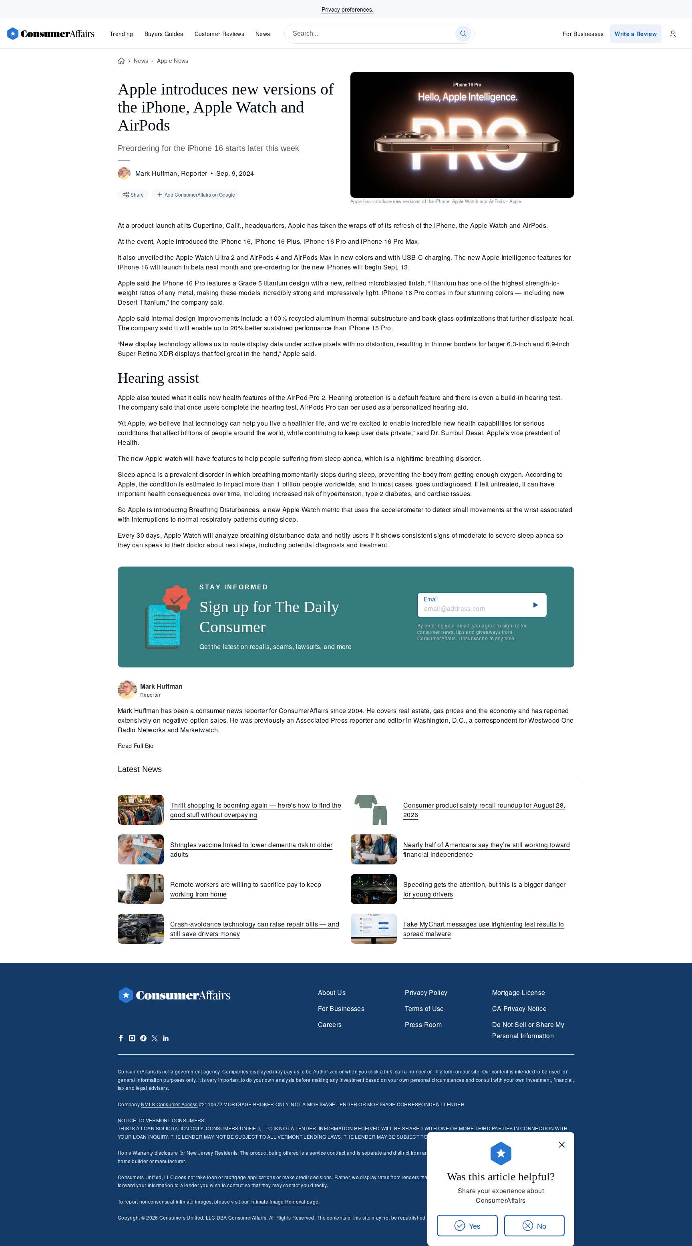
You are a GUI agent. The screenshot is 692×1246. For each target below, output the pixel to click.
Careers (330, 1024)
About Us (332, 992)
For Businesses (583, 34)
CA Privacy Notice (519, 1008)
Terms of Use (424, 1008)
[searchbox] (379, 34)
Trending (121, 34)
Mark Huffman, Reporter (171, 173)
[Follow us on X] (154, 1038)
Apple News (172, 60)
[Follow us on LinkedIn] (166, 1038)
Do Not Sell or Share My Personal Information (528, 1030)
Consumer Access (169, 1104)
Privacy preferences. (348, 9)
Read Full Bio (136, 745)
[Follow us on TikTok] (143, 1038)
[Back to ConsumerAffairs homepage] (121, 61)
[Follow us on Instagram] (132, 1038)
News (262, 34)
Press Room (423, 1024)
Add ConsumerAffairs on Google (200, 194)
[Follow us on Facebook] (121, 1038)
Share (137, 194)
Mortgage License (518, 992)
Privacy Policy (426, 992)
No (541, 1225)
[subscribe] (536, 605)
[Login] (672, 33)
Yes (475, 1225)
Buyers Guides (164, 34)
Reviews (219, 34)
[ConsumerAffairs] (50, 33)
